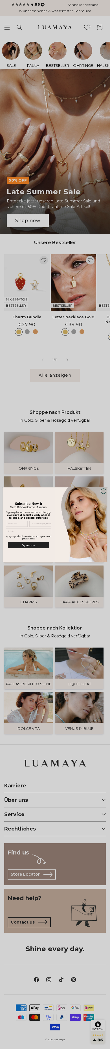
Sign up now (28, 545)
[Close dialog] (103, 491)
